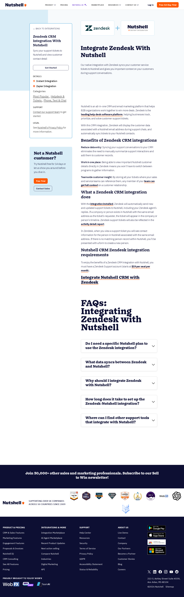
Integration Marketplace (53, 532)
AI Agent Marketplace (51, 538)
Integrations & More (53, 527)
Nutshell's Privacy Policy (50, 127)
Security (83, 543)
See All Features (11, 564)
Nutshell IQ (8, 553)
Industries (46, 559)
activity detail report (92, 224)
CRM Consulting (10, 559)
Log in (151, 4)
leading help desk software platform (102, 114)
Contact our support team (46, 112)
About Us (123, 527)
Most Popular (41, 96)
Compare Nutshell (50, 553)
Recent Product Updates (53, 543)
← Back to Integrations (46, 28)
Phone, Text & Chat (55, 100)
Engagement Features (13, 543)
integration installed (101, 203)
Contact (122, 538)
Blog (120, 564)
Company (122, 543)
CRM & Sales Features (13, 532)
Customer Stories (126, 559)
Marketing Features (12, 538)
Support (84, 527)
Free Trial (41, 181)
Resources (84, 538)
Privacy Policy (86, 553)
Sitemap (170, 586)
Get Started (51, 67)
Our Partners (124, 548)
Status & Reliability (88, 569)
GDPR (82, 559)
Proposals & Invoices (13, 548)
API (43, 569)
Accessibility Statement (91, 564)
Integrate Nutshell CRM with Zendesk (110, 280)
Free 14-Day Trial (167, 4)
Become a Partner (127, 553)
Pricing (6, 569)
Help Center (85, 532)
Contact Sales (43, 188)
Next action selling (50, 548)
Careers (122, 569)
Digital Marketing (49, 564)
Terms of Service (87, 548)
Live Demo (123, 532)
